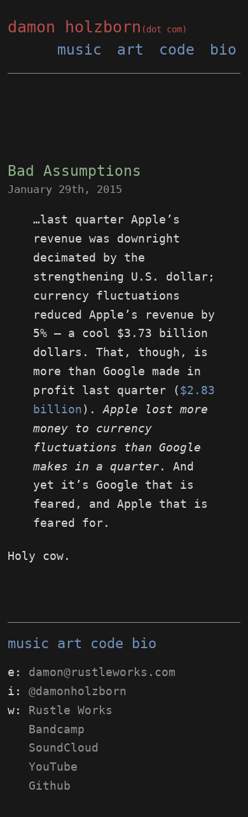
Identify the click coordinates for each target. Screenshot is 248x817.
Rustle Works (71, 710)
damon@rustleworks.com (102, 672)
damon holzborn (97, 27)
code (177, 49)
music (79, 49)
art (130, 49)
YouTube (53, 766)
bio (223, 49)
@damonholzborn (78, 691)
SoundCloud (64, 747)
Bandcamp (57, 729)
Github (50, 785)
